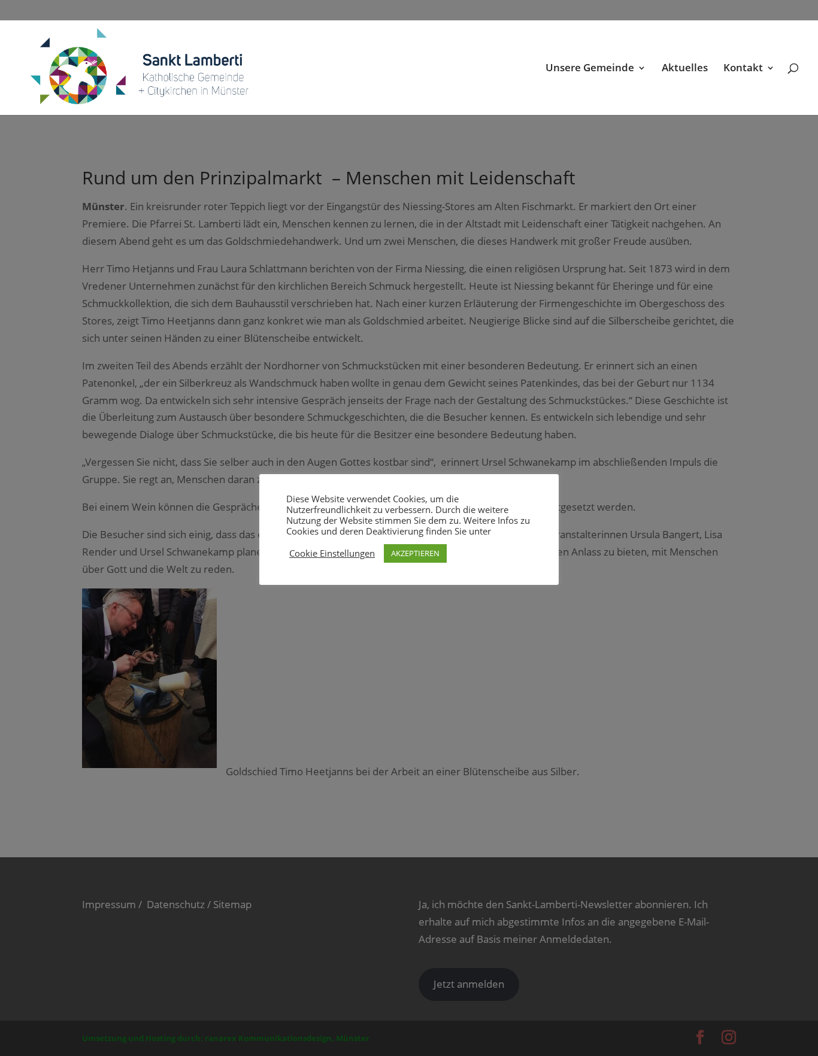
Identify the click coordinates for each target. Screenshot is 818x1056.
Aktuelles (685, 68)
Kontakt (743, 68)
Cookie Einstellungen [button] (332, 553)
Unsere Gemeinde (590, 68)
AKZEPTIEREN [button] (415, 553)
